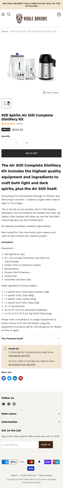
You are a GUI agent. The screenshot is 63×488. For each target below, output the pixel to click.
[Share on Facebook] (3, 378)
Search (14, 475)
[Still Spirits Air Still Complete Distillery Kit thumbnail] (6, 103)
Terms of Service (28, 475)
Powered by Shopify (31, 482)
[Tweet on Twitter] (9, 378)
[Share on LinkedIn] (15, 378)
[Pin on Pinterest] (20, 378)
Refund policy (45, 475)
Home (4, 31)
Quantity (5, 136)
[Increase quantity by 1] (27, 143)
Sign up (46, 444)
